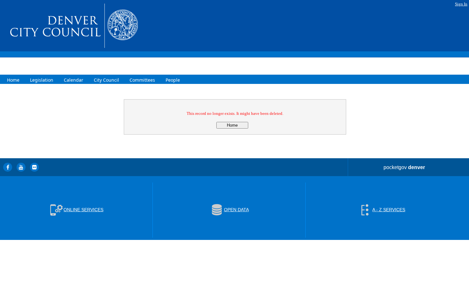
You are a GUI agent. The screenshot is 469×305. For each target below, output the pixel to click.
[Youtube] (21, 167)
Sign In (461, 4)
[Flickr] (34, 167)
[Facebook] (7, 167)
